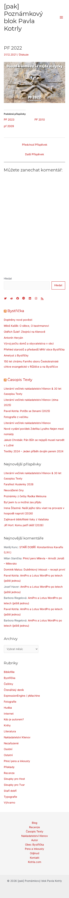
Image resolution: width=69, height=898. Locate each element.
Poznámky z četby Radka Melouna (25, 496)
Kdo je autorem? (14, 719)
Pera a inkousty (34, 848)
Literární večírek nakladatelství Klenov (27, 423)
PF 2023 (9, 119)
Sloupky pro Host (14, 778)
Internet (9, 713)
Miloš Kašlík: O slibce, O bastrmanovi (26, 325)
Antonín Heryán (13, 337)
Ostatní (8, 755)
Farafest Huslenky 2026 (19, 484)
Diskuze (24, 54)
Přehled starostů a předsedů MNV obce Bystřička (34, 349)
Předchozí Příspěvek (34, 144)
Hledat (8, 278)
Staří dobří (10, 790)
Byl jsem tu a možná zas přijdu (22, 502)
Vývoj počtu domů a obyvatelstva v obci (29, 343)
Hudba (8, 707)
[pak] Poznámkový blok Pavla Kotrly (23, 17)
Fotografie (10, 701)
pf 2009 (9, 126)
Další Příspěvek (34, 154)
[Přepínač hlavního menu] (61, 17)
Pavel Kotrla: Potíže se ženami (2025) (27, 411)
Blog (34, 822)
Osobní (8, 749)
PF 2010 (39, 119)
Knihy (7, 725)
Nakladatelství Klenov (17, 737)
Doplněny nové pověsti (18, 319)
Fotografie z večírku (16, 417)
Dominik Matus (13, 569)
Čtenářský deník (14, 689)
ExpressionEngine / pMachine (22, 695)
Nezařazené (11, 743)
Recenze (9, 773)
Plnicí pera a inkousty (17, 761)
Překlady (9, 767)
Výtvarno (9, 802)
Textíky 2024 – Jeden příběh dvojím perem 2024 (33, 451)
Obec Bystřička (34, 844)
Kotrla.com (34, 861)
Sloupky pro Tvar (14, 784)
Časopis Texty (19, 379)
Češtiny (8, 683)
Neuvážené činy (14, 490)
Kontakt (34, 857)
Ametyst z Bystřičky (16, 355)
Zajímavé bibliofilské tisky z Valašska (26, 519)
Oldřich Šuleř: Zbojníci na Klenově (24, 331)
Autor (34, 840)
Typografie (10, 796)
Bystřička (15, 310)
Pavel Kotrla (11, 575)
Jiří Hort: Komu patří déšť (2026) (24, 525)
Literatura (10, 731)
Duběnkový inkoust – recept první (44, 569)
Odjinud (34, 853)
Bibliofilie (9, 672)
